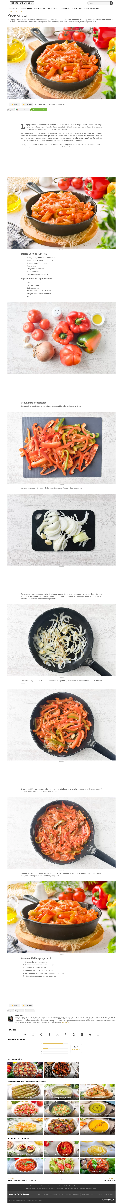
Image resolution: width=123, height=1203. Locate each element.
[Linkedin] (81, 1034)
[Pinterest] (65, 1034)
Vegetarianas (19, 1010)
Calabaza (70, 1188)
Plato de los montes (110, 1180)
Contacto (99, 1194)
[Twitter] (57, 1034)
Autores (46, 1194)
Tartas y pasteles (36, 1188)
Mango (61, 1186)
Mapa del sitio (108, 1194)
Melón (71, 1186)
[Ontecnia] (108, 1200)
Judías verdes (78, 1186)
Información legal (57, 1194)
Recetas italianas (24, 110)
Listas (94, 1188)
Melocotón (55, 1186)
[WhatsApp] (33, 1034)
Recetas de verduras (39, 110)
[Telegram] (41, 1034)
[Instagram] (73, 1034)
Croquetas (52, 1188)
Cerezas (90, 1186)
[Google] (25, 1034)
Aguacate (82, 1188)
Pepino (66, 1186)
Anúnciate (38, 1194)
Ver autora (65, 1022)
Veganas (11, 1010)
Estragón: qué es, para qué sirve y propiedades (21, 1180)
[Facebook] (49, 1034)
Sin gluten (11, 110)
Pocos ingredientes (61, 1188)
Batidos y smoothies (45, 1186)
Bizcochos (45, 1188)
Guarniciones (29, 1010)
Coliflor (76, 1188)
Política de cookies (87, 1194)
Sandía (84, 1186)
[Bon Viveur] (22, 3)
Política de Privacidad (72, 1194)
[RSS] (90, 1034)
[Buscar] (111, 3)
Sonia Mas (19, 1015)
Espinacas (89, 1188)
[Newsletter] (98, 1034)
